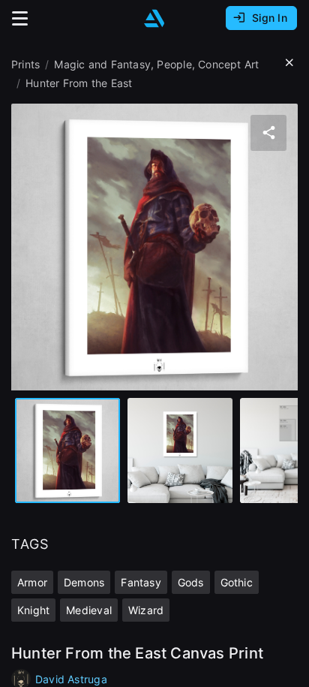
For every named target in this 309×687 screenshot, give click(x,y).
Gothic (236, 582)
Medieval (89, 610)
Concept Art (228, 64)
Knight (33, 610)
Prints (25, 64)
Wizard (146, 610)
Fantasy (140, 582)
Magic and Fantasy (102, 64)
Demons (84, 582)
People (174, 64)
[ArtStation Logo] (154, 18)
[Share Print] (268, 133)
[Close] (289, 63)
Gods (191, 582)
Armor (32, 582)
